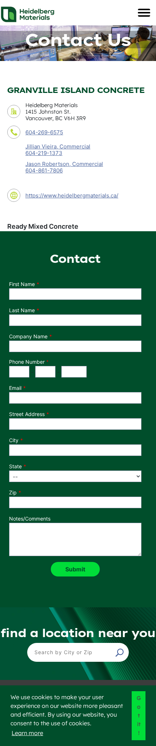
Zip (13, 492)
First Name (22, 284)
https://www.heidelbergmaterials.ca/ (71, 195)
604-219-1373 (43, 153)
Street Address (27, 414)
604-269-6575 (44, 132)
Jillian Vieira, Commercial (57, 146)
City (14, 440)
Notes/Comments (29, 518)
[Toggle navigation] (144, 13)
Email (15, 388)
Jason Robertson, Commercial (64, 163)
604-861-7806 (44, 170)
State (15, 466)
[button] (120, 652)
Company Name (28, 336)
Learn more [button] (27, 733)
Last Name (22, 310)
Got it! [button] (139, 715)
